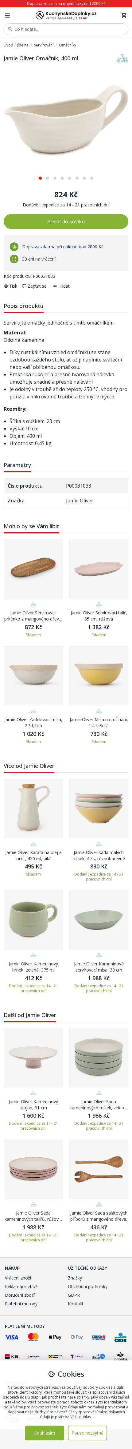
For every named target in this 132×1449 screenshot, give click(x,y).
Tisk (13, 286)
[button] (40, 175)
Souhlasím (44, 1433)
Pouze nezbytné (87, 1433)
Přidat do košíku (66, 221)
